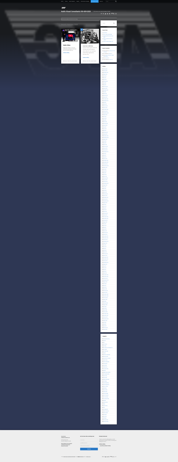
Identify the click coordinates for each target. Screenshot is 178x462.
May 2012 (104, 248)
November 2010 (105, 276)
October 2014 (105, 199)
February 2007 (105, 327)
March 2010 (105, 288)
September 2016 (105, 165)
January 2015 (105, 195)
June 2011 (104, 267)
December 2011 (105, 257)
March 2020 (105, 121)
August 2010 (105, 281)
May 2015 (104, 188)
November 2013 (105, 218)
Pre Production (105, 396)
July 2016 (104, 169)
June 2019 (104, 128)
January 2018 (105, 148)
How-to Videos (105, 386)
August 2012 (105, 243)
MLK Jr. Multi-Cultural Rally (108, 34)
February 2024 (105, 81)
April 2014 (105, 209)
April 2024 (105, 79)
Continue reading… (66, 52)
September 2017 (105, 151)
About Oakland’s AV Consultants (66, 443)
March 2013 (105, 230)
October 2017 (105, 149)
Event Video (105, 375)
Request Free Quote (64, 445)
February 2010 (105, 290)
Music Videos (105, 389)
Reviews (104, 400)
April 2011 (104, 271)
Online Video (105, 391)
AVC (104, 342)
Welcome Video (105, 419)
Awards (104, 352)
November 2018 (105, 135)
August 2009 (105, 299)
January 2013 (105, 234)
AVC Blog (104, 345)
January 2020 (105, 125)
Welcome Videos (105, 421)
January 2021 (105, 107)
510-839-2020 (63, 436)
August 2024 (105, 74)
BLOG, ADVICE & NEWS (94, 1)
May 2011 (104, 269)
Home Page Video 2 (106, 384)
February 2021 (105, 105)
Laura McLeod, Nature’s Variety (105, 445)
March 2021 (105, 104)
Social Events (105, 405)
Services (66, 1)
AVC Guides (105, 349)
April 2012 (104, 250)
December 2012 (105, 236)
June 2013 (104, 225)
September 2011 (105, 262)
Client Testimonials (106, 361)
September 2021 (105, 100)
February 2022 (105, 95)
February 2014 (105, 213)
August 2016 (105, 167)
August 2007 (105, 320)
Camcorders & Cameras (106, 358)
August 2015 (105, 185)
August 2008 (105, 304)
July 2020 (104, 116)
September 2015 (105, 183)
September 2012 (105, 241)
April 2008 (105, 308)
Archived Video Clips (106, 338)
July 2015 (104, 186)
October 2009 (105, 297)
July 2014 (104, 204)
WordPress (82, 456)
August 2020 (105, 114)
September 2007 (106, 318)
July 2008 (104, 306)
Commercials (105, 363)
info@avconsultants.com (65, 437)
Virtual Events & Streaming (85, 1)
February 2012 (105, 253)
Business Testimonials (106, 354)
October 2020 (105, 111)
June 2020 (104, 118)
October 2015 (105, 181)
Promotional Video (106, 398)
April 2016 (104, 174)
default (104, 370)
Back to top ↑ (88, 456)
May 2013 (104, 227)
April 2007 (105, 325)
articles (104, 340)
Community (105, 365)
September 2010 (105, 280)
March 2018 (105, 144)
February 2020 (105, 123)
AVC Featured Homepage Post (108, 347)
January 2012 (105, 255)
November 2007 (105, 315)
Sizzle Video (66, 45)
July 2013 (104, 223)
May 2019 (104, 130)
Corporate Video (105, 368)
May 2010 (104, 285)
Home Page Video (106, 382)
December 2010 (105, 274)
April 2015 (104, 190)
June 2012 (104, 246)
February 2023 (105, 86)
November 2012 (105, 237)
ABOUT (62, 1)
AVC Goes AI (105, 32)
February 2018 (105, 146)
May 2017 (104, 155)
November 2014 (105, 197)
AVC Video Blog (105, 351)
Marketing (104, 388)
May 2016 (104, 172)
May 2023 (104, 84)
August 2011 (105, 264)
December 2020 (105, 109)
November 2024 (105, 72)
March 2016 (105, 176)
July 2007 (104, 322)
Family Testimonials (106, 379)
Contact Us (101, 1)
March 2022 (105, 93)
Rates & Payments (72, 1)
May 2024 (104, 77)
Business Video (105, 356)
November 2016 (105, 162)
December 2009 (105, 294)
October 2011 (105, 260)
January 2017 (105, 158)
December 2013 (105, 216)
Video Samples (105, 412)
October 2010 (105, 278)
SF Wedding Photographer (65, 444)
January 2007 (105, 329)
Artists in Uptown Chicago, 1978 (108, 41)
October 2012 (105, 239)
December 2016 (105, 160)
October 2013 (105, 220)
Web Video (105, 414)
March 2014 (105, 211)
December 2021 (105, 98)
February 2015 (105, 193)
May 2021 (104, 102)
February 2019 (105, 132)
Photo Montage (105, 393)
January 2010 (105, 292)
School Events (105, 402)
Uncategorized (105, 409)
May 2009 (104, 301)
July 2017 (104, 153)
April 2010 (104, 287)
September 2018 (105, 137)
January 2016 (105, 179)
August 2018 (105, 139)
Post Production (105, 395)
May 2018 (104, 142)
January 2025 (105, 70)
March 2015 (105, 192)
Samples (77, 1)
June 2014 (104, 206)
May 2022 (104, 91)
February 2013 (105, 232)
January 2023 (105, 88)
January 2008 (105, 311)
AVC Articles (105, 344)
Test (104, 407)
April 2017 (104, 156)
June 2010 (104, 283)
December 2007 (105, 313)
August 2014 (105, 202)
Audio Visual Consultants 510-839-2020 (76, 11)
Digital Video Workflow (106, 372)
